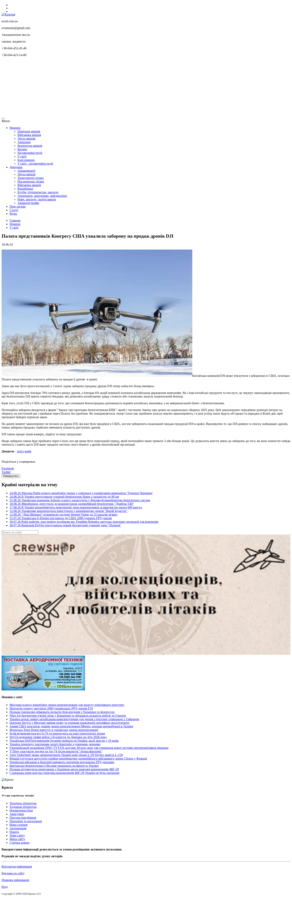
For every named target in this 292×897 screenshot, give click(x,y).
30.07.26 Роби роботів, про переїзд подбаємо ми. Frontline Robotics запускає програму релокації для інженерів (84, 521)
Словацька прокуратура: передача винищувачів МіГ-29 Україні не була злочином (64, 773)
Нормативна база (21, 810)
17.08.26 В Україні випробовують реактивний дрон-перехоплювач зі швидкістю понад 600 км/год (76, 507)
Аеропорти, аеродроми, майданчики (42, 195)
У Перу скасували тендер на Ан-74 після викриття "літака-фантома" (56, 751)
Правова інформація (15, 880)
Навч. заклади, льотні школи (36, 199)
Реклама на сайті (13, 873)
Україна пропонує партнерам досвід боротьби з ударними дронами (55, 744)
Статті (14, 210)
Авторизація (18, 828)
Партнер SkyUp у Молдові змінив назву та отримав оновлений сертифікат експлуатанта (69, 722)
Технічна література (23, 803)
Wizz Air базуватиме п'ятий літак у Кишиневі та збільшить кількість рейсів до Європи (68, 715)
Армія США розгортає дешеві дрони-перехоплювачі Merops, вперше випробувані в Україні (71, 726)
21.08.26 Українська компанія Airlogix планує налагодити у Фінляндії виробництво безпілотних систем (80, 500)
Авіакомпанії (26, 170)
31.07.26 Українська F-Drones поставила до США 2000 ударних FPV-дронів (61, 518)
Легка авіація (26, 138)
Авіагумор (17, 814)
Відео (13, 213)
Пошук (14, 832)
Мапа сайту (17, 839)
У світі (21, 156)
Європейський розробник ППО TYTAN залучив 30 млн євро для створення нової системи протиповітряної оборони (89, 747)
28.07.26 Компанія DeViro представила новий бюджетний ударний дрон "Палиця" (65, 525)
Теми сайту (17, 835)
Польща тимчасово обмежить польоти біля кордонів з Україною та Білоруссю (62, 712)
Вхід (5, 886)
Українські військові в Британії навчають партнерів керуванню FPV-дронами (62, 762)
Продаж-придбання (23, 817)
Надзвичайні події (29, 153)
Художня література (23, 807)
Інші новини (26, 160)
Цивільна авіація (28, 131)
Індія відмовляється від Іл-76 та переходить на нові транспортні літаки (57, 733)
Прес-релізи (18, 206)
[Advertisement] (121, 88)
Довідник (16, 167)
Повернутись (11, 475)
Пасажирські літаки (30, 181)
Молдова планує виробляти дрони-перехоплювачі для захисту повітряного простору (67, 705)
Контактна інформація (17, 866)
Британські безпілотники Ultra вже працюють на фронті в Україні (54, 765)
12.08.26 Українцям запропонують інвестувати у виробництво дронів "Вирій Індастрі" (68, 511)
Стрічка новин (19, 842)
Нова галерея (18, 824)
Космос (22, 149)
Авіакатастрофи (28, 203)
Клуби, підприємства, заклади (37, 192)
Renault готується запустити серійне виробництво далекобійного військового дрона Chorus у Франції (78, 758)
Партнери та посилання (26, 821)
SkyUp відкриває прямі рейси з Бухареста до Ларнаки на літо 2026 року (58, 737)
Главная (15, 220)
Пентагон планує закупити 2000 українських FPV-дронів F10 (51, 708)
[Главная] (8, 14)
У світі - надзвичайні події (35, 163)
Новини (15, 127)
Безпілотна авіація (29, 145)
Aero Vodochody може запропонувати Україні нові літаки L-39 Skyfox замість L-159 (66, 755)
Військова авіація (29, 135)
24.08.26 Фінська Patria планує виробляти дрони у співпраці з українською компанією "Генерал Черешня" (81, 493)
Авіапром (24, 142)
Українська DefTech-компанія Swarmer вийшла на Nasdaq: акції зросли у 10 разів (64, 740)
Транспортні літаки (30, 178)
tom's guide (24, 451)
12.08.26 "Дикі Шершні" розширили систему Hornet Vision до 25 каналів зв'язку (64, 514)
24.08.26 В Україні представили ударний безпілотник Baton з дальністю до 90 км (64, 496)
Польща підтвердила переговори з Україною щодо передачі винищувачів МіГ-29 (64, 769)
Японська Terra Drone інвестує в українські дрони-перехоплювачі (54, 730)
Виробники (25, 188)
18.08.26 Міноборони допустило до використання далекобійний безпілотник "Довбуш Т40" (72, 503)
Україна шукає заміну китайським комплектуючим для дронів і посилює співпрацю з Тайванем (74, 719)
